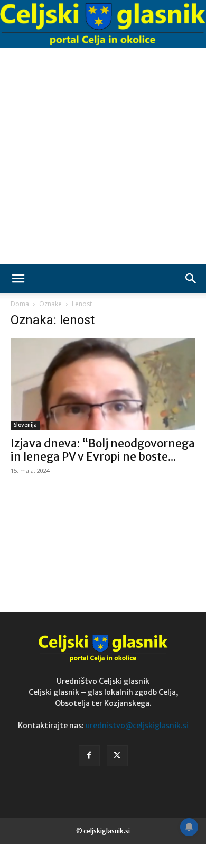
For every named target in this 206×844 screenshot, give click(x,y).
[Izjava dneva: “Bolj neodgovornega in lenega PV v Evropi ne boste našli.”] (103, 384)
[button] (18, 278)
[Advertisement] (103, 156)
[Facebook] (89, 755)
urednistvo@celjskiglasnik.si (137, 725)
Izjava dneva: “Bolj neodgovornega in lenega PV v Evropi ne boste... (103, 450)
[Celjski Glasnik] (103, 24)
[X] (117, 755)
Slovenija (25, 424)
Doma (20, 303)
